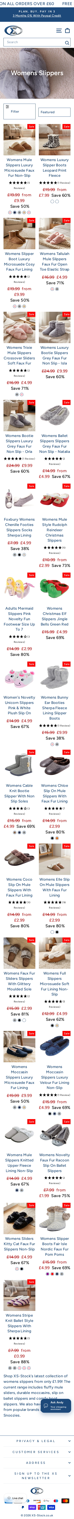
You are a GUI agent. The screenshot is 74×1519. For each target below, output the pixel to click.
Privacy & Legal (36, 1441)
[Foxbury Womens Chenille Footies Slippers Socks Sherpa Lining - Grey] (14, 554)
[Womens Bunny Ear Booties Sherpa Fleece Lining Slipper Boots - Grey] (57, 744)
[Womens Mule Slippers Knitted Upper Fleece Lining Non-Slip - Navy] (16, 1190)
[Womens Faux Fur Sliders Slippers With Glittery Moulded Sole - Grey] (14, 1020)
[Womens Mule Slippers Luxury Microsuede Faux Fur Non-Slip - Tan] (24, 212)
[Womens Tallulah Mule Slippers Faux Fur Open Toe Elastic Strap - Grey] (57, 289)
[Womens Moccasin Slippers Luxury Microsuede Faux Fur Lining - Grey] (14, 1107)
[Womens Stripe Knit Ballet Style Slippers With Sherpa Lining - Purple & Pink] (28, 1368)
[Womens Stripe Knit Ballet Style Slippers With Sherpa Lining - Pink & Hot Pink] (24, 1368)
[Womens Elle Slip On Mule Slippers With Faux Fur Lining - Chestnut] (52, 932)
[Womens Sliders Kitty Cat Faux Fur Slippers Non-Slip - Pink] (16, 1268)
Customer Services (36, 1452)
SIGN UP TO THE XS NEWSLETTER (36, 1476)
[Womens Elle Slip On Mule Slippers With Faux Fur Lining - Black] (57, 932)
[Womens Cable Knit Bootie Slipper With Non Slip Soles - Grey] (24, 832)
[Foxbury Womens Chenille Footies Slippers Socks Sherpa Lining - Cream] (24, 554)
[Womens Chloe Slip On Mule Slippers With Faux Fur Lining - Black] (52, 838)
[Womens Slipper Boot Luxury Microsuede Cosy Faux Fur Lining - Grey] (19, 306)
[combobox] (37, 42)
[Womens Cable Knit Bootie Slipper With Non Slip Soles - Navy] (19, 832)
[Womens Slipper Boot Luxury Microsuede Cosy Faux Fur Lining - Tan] (24, 306)
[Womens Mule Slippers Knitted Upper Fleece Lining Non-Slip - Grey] (21, 1190)
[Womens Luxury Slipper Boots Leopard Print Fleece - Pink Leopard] (57, 201)
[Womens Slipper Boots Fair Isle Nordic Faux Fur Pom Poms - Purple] (47, 1273)
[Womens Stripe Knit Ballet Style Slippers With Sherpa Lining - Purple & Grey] (10, 1368)
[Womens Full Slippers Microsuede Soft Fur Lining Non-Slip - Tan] (57, 1025)
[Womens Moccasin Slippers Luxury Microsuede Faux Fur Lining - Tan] (24, 1107)
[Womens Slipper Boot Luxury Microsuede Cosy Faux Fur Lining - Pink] (14, 306)
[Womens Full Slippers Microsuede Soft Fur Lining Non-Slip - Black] (52, 1025)
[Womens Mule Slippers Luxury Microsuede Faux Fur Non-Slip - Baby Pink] (28, 212)
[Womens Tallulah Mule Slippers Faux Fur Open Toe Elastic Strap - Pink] (52, 289)
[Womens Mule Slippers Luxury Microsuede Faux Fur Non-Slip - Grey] (19, 212)
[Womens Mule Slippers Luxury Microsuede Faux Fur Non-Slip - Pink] (10, 212)
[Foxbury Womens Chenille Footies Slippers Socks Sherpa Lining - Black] (19, 554)
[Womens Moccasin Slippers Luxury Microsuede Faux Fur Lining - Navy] (19, 1107)
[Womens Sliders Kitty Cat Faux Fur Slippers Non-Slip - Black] (21, 1268)
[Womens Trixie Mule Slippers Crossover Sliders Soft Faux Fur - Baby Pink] (21, 394)
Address (36, 1463)
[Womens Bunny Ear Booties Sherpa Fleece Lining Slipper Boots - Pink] (52, 744)
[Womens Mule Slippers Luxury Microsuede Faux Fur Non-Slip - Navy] (14, 212)
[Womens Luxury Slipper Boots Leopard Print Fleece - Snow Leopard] (52, 201)
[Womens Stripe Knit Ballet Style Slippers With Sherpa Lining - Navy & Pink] (19, 1368)
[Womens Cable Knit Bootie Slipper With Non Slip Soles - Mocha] (14, 832)
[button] (19, 185)
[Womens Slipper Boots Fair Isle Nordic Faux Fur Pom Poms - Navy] (57, 1273)
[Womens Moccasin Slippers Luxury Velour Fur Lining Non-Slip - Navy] (54, 1113)
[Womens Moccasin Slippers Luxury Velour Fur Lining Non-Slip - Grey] (59, 1113)
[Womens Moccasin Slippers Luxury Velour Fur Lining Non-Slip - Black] (49, 1113)
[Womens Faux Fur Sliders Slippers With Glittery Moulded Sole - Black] (19, 1020)
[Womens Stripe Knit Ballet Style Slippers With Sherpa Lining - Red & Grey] (14, 1368)
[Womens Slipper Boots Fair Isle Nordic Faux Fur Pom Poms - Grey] (61, 1273)
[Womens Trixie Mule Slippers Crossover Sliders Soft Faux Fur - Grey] (16, 394)
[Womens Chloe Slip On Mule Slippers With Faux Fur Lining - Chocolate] (57, 838)
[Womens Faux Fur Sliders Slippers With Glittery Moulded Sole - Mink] (24, 1020)
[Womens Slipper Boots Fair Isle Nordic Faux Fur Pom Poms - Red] (52, 1273)
